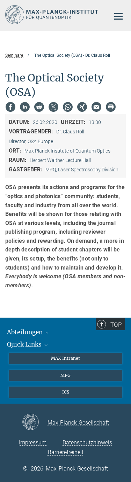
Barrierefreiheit (65, 452)
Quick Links (25, 344)
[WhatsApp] (68, 107)
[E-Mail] (96, 107)
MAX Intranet (65, 358)
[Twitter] (53, 107)
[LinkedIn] (25, 107)
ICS (65, 392)
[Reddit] (39, 107)
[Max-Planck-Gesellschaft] (35, 422)
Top (116, 324)
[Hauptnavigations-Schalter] (118, 16)
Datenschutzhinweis (87, 442)
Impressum (32, 442)
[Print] (110, 107)
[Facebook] (10, 107)
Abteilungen (25, 332)
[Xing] (82, 107)
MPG (65, 375)
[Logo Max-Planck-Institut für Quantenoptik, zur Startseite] (52, 14)
